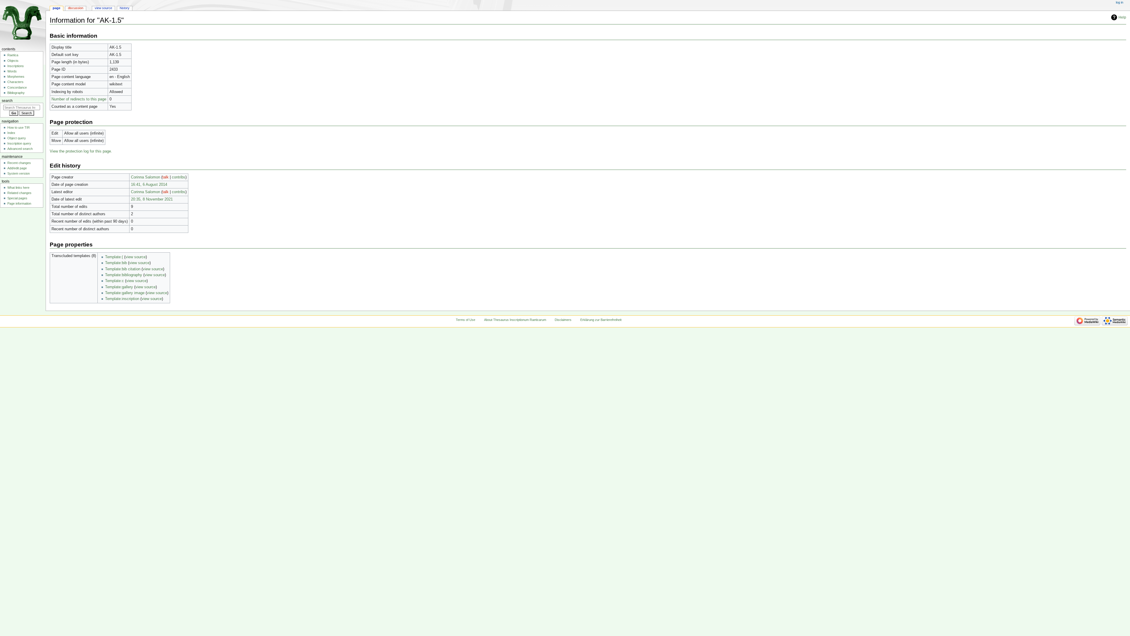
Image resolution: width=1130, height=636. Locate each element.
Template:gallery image (124, 293)
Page (56, 8)
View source (103, 8)
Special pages (17, 198)
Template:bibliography (123, 275)
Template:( (114, 257)
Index (11, 133)
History (124, 8)
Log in (1119, 2)
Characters (15, 82)
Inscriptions (15, 66)
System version (18, 173)
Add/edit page (17, 168)
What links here (18, 187)
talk (165, 177)
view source (135, 257)
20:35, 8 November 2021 (152, 199)
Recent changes (19, 163)
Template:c (114, 281)
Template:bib (116, 263)
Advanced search (20, 148)
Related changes (19, 193)
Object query (16, 138)
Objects (13, 60)
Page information (19, 203)
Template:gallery (119, 287)
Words (12, 71)
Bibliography (16, 93)
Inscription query (19, 143)
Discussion (75, 8)
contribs (178, 177)
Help (1122, 17)
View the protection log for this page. (81, 151)
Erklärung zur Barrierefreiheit (601, 320)
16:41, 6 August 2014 (149, 185)
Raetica (12, 55)
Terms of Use (465, 320)
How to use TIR (18, 127)
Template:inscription (122, 299)
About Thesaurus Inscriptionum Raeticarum (515, 320)
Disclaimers (563, 320)
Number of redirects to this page (78, 99)
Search (7, 100)
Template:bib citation (122, 269)
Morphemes (15, 76)
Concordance (17, 87)
